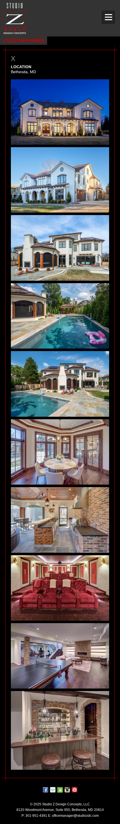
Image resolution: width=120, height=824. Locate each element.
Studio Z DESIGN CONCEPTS (15, 18)
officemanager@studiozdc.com (75, 816)
